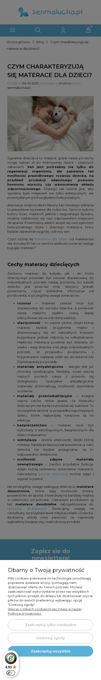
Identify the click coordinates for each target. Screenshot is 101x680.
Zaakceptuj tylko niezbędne (50, 625)
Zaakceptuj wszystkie (50, 651)
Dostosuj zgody (50, 638)
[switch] (10, 673)
